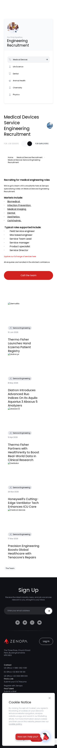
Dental (16, 73)
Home (10, 157)
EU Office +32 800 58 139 (14, 672)
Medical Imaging (16, 209)
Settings (21, 739)
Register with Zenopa (13, 685)
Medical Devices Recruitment (29, 157)
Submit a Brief (10, 691)
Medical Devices (20, 59)
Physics (16, 94)
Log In (46, 641)
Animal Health (19, 80)
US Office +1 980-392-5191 (15, 668)
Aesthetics (13, 216)
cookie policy (15, 724)
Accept (36, 739)
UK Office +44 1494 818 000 (16, 676)
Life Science (18, 66)
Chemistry (17, 87)
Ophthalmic (14, 220)
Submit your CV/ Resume (15, 681)
